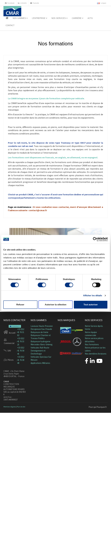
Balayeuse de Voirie (39, 332)
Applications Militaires (40, 363)
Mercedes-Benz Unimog (41, 344)
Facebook (10, 3)
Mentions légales (9, 407)
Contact (10, 25)
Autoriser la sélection (55, 304)
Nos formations (92, 344)
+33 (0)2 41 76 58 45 (20, 350)
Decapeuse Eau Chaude (41, 329)
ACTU (90, 18)
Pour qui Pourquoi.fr (98, 407)
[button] (7, 18)
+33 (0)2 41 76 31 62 (20, 332)
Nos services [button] (58, 18)
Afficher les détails (92, 295)
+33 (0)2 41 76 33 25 (20, 341)
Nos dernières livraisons (95, 353)
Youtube (36, 3)
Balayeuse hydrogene (40, 341)
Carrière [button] (77, 18)
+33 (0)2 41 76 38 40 (20, 359)
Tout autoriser (91, 304)
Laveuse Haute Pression (42, 326)
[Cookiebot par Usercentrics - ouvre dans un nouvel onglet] (95, 239)
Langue (103, 3)
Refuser (20, 304)
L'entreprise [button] (39, 18)
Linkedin (23, 3)
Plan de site (21, 407)
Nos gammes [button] (19, 18)
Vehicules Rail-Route (40, 347)
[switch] (42, 285)
